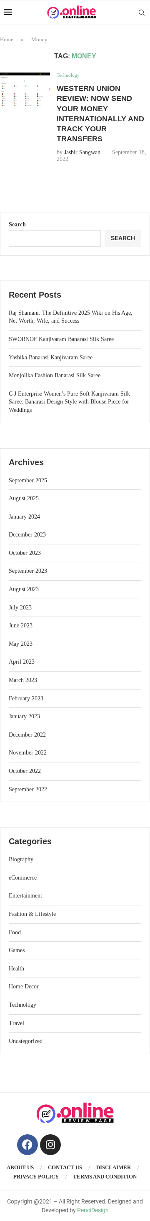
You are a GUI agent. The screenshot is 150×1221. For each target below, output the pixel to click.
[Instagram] (50, 1144)
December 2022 (27, 735)
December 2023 (27, 535)
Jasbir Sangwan (82, 152)
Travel (16, 1023)
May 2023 (20, 644)
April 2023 (22, 662)
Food (15, 932)
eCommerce (23, 878)
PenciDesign (93, 1210)
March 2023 (23, 680)
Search (17, 224)
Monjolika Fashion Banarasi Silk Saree (54, 375)
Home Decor (24, 986)
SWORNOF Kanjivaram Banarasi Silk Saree (61, 339)
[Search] (142, 12)
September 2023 (28, 571)
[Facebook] (27, 1144)
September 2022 (28, 789)
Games (17, 950)
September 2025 (28, 480)
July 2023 (20, 607)
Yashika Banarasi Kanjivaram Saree (50, 357)
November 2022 (28, 753)
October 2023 (25, 553)
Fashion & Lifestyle (32, 914)
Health (16, 968)
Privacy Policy (36, 1176)
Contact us (65, 1167)
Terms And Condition (105, 1176)
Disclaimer (113, 1167)
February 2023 (26, 698)
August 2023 (24, 589)
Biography (21, 859)
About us (20, 1167)
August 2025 (24, 498)
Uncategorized (25, 1041)
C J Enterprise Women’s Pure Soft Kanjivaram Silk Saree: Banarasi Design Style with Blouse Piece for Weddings (69, 402)
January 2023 (24, 716)
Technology (22, 1005)
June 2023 (20, 625)
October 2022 (25, 771)
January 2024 (24, 517)
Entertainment (25, 896)
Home (6, 39)
